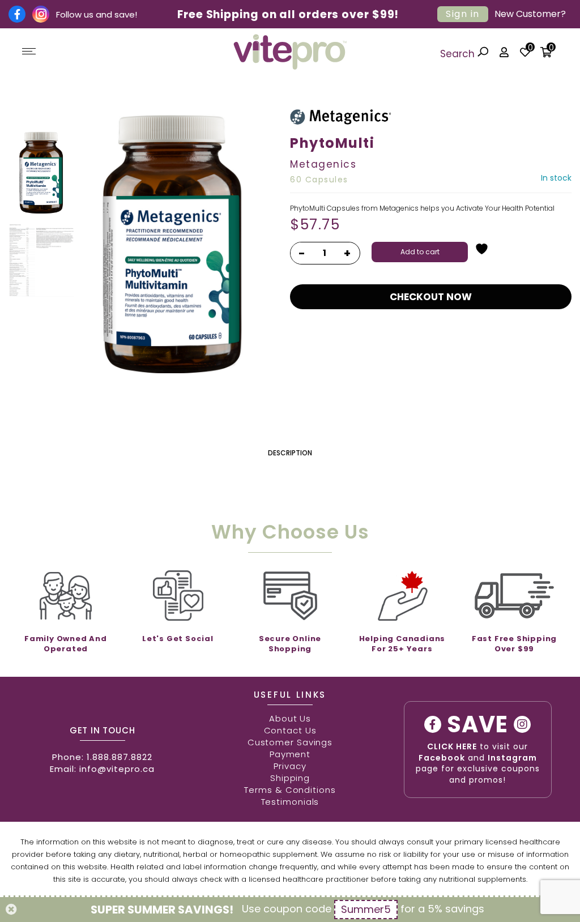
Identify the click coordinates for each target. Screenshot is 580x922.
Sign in (463, 13)
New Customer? (530, 13)
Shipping (290, 778)
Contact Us (290, 730)
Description (290, 453)
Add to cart (420, 252)
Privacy (290, 766)
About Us (290, 718)
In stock (556, 177)
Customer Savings (290, 742)
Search (458, 54)
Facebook (442, 757)
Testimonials (290, 802)
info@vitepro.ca (117, 769)
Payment (290, 754)
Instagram (512, 757)
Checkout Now (431, 297)
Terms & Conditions (289, 790)
